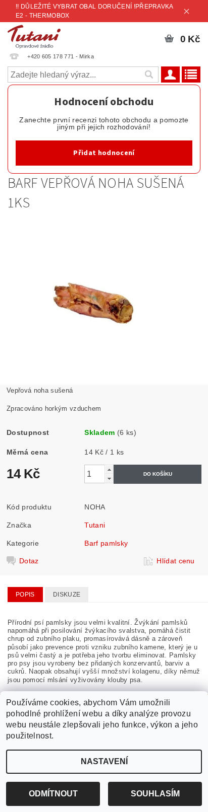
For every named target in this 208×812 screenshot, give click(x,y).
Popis (25, 594)
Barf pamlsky (106, 543)
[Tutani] (34, 35)
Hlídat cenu (176, 561)
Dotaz (29, 561)
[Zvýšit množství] (109, 469)
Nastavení (104, 761)
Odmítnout (53, 793)
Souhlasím (155, 793)
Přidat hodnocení (103, 153)
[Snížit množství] (109, 478)
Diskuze (66, 594)
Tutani (94, 525)
